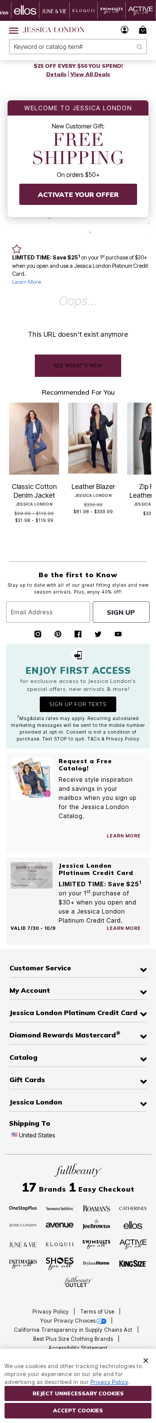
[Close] (145, 1359)
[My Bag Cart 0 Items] (143, 29)
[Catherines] (133, 1208)
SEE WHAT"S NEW (78, 365)
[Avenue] (60, 1224)
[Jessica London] (23, 1224)
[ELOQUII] (60, 1243)
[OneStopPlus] (23, 1208)
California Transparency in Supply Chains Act (74, 1330)
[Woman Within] (60, 1208)
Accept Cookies (78, 1410)
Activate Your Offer (78, 194)
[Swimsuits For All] (97, 1244)
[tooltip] (25, 10)
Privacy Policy (51, 1312)
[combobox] (78, 46)
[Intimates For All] (23, 1264)
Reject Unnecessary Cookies (78, 1393)
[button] (124, 29)
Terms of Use (98, 1312)
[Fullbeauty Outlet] (78, 1282)
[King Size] (133, 1264)
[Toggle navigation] (14, 29)
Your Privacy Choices (68, 1321)
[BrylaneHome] (97, 1264)
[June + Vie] (23, 1244)
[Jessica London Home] (54, 29)
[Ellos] (133, 1224)
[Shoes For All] (60, 1263)
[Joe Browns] (97, 1224)
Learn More (26, 281)
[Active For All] (133, 1244)
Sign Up (121, 612)
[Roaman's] (97, 1208)
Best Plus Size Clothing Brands (74, 1339)
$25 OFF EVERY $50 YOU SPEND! (78, 65)
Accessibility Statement (78, 1348)
